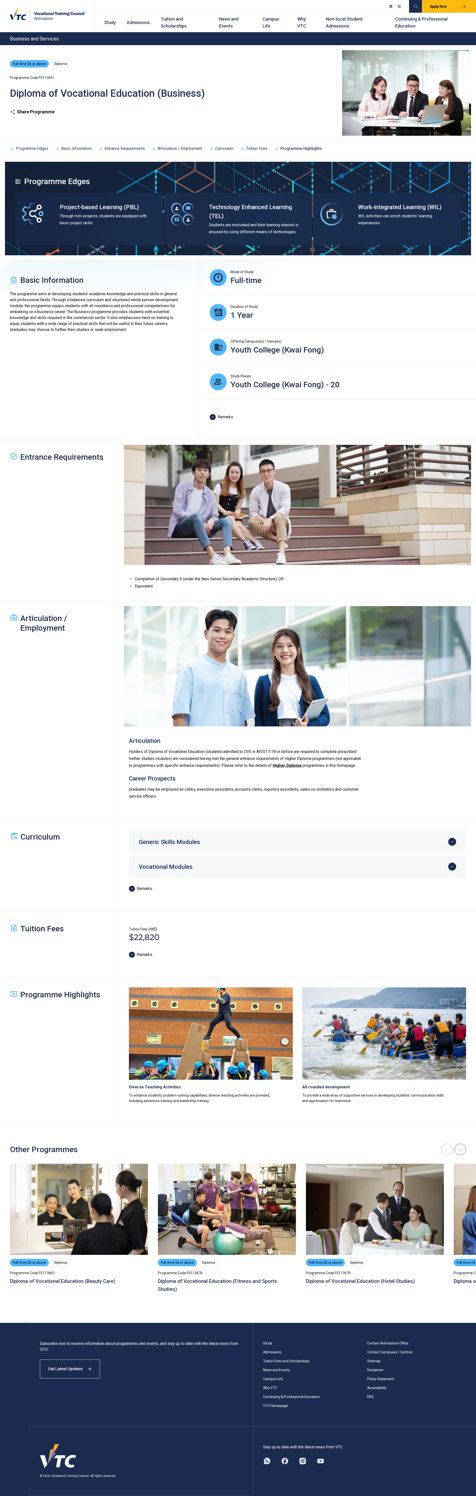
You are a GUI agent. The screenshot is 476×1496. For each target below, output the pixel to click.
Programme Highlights (301, 148)
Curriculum (224, 148)
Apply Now (438, 6)
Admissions (138, 22)
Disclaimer (375, 1370)
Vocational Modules (166, 866)
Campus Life (271, 22)
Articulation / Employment (180, 148)
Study (110, 22)
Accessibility (377, 1388)
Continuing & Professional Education (421, 22)
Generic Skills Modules (169, 842)
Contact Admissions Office (388, 1343)
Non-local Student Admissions (344, 22)
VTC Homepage (275, 1406)
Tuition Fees (257, 148)
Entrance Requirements (125, 148)
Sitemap (374, 1361)
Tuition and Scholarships (174, 22)
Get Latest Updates (65, 1368)
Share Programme (36, 111)
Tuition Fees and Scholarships (286, 1361)
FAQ (370, 1397)
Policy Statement (380, 1379)
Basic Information (76, 148)
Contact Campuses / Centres (390, 1352)
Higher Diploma (287, 765)
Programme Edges (32, 148)
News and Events (228, 22)
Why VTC (301, 22)
